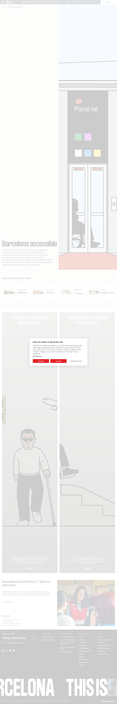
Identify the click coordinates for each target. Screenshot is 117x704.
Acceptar (41, 361)
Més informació (37, 356)
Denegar (58, 361)
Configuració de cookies (76, 361)
